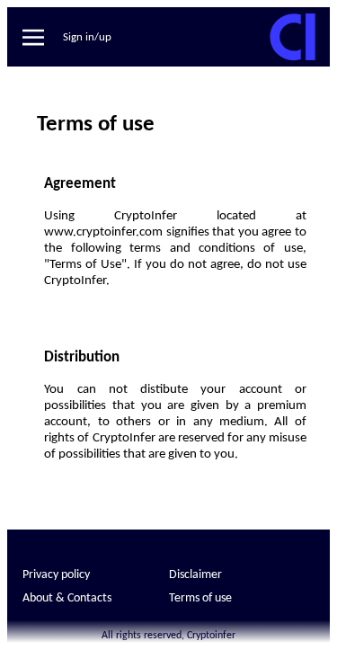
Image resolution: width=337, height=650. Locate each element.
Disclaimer (195, 575)
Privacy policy (56, 575)
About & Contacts (66, 598)
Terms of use (200, 598)
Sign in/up (87, 37)
